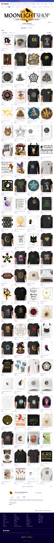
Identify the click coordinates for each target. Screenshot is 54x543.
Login (4, 523)
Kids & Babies (34, 6)
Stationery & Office (46, 6)
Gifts (52, 6)
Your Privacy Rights (29, 526)
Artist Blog (15, 524)
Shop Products (23, 27)
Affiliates (15, 520)
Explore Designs (30, 27)
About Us (15, 516)
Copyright (28, 523)
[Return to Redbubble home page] (5, 4)
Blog (4, 520)
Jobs (15, 523)
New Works (5, 519)
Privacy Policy (10, 532)
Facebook (41, 517)
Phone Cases (18, 6)
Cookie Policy (28, 532)
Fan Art (4, 517)
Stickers (13, 6)
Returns (27, 517)
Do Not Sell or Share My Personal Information (19, 532)
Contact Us (28, 524)
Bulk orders (5, 526)
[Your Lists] (49, 4)
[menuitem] (2, 7)
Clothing (7, 6)
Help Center (28, 519)
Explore (2, 6)
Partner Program (16, 519)
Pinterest (41, 522)
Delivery (27, 516)
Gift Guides (5, 516)
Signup (4, 524)
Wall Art (23, 6)
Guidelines (28, 520)
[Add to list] (12, 35)
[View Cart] (52, 4)
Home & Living (28, 6)
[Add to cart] (38, 68)
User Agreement (5, 532)
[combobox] (22, 4)
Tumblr (41, 520)
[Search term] (33, 4)
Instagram (41, 516)
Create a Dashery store (17, 526)
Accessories (40, 6)
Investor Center (16, 517)
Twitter (41, 519)
